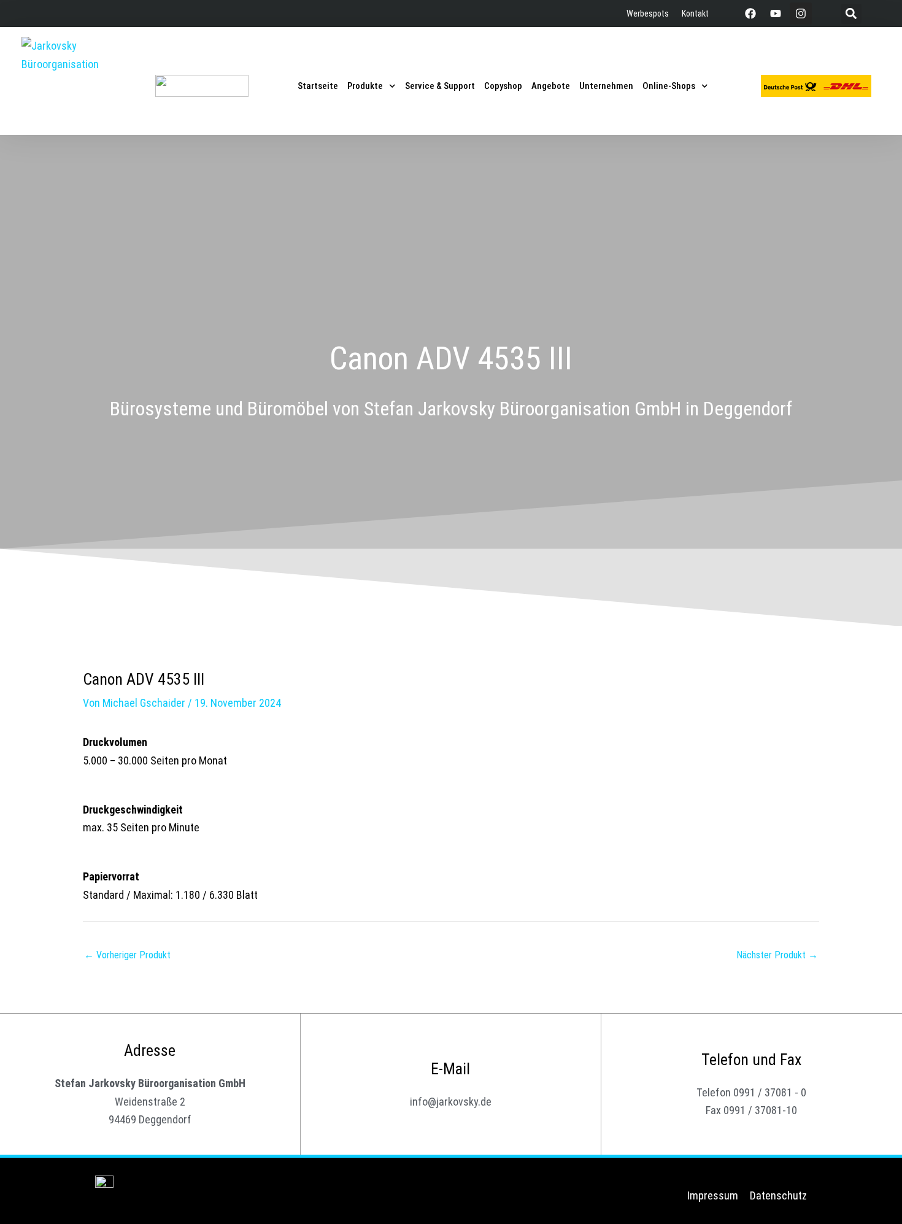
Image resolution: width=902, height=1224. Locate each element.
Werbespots (647, 13)
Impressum (712, 1196)
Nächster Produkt (777, 955)
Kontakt (695, 13)
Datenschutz (778, 1196)
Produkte (365, 85)
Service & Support (440, 85)
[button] (851, 14)
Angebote (550, 85)
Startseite (318, 85)
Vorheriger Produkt (127, 955)
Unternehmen (606, 85)
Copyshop (503, 85)
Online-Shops (668, 85)
